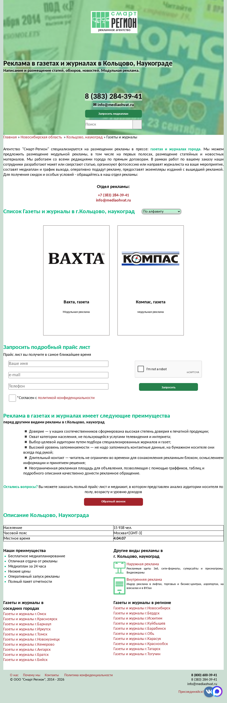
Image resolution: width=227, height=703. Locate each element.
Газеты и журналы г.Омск (24, 614)
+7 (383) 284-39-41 (113, 195)
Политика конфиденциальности (88, 675)
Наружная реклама (143, 564)
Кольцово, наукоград (85, 137)
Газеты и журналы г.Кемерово (29, 645)
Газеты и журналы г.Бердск (136, 613)
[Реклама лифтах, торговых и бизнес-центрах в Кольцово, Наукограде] (119, 593)
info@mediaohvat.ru (113, 200)
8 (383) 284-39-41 (204, 680)
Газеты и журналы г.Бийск (25, 660)
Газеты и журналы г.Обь (134, 634)
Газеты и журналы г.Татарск (137, 649)
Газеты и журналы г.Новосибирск (142, 608)
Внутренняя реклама (144, 580)
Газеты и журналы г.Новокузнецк (31, 639)
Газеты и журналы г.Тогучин (137, 654)
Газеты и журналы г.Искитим (138, 618)
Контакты (52, 675)
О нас (14, 675)
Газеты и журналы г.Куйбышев (139, 624)
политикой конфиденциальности (66, 398)
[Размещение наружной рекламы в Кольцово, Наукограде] (119, 572)
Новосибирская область (41, 137)
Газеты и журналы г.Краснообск (141, 644)
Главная (10, 137)
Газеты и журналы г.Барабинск (140, 629)
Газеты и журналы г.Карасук (137, 639)
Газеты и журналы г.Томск (25, 634)
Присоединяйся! (191, 692)
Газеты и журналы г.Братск (26, 655)
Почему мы (31, 675)
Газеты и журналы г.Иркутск (27, 629)
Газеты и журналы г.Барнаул (27, 624)
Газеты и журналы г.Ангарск (27, 650)
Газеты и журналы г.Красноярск (30, 619)
